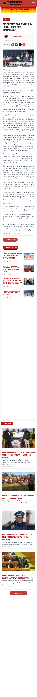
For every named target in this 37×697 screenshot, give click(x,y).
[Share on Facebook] (12, 44)
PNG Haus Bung (16, 36)
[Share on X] (20, 44)
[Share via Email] (24, 44)
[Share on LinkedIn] (16, 44)
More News (18, 593)
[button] (3, 10)
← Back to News (10, 239)
